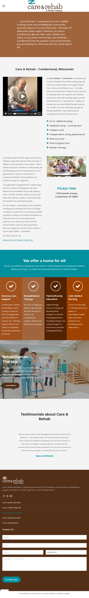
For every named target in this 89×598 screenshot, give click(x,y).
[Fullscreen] (39, 114)
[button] (22, 96)
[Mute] (35, 114)
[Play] (6, 114)
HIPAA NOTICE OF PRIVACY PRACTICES (18, 240)
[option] (44, 442)
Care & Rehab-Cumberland (12, 513)
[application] (22, 96)
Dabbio (67, 594)
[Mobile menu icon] (3, 6)
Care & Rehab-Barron (10, 523)
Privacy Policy (35, 594)
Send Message (11, 579)
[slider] (20, 113)
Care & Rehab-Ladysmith (11, 508)
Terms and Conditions (48, 594)
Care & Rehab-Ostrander (11, 502)
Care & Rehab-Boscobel (11, 518)
